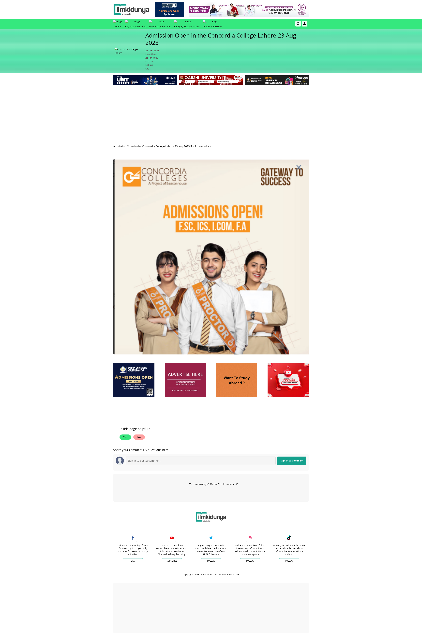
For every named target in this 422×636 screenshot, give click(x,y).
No (139, 437)
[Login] (304, 24)
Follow (211, 560)
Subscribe (172, 560)
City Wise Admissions (135, 26)
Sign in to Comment (292, 460)
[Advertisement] (211, 110)
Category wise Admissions (187, 26)
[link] (169, 9)
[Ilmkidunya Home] (131, 9)
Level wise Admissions (160, 26)
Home (118, 26)
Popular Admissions (212, 26)
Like (133, 560)
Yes (125, 437)
